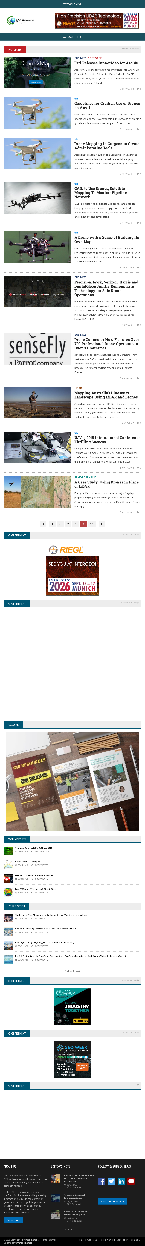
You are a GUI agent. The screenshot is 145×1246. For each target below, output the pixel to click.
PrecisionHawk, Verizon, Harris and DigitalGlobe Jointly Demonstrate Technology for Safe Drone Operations (106, 288)
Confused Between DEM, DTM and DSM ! (34, 848)
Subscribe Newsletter (113, 1201)
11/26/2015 (128, 222)
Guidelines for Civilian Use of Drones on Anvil (107, 105)
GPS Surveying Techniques (27, 861)
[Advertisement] (33, 1124)
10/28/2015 (128, 325)
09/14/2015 (128, 467)
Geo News (92, 1239)
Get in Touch (13, 1220)
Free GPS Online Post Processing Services (34, 875)
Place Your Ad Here (129, 534)
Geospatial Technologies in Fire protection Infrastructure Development (79, 1178)
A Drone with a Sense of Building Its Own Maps (106, 239)
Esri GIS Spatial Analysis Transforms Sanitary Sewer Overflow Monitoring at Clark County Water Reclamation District (70, 956)
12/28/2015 (128, 174)
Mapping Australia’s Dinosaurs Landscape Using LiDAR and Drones (106, 395)
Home (81, 1239)
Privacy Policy (121, 1239)
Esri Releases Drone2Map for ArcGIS (106, 63)
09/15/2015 (128, 423)
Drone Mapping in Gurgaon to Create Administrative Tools (107, 145)
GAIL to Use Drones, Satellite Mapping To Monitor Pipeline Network (100, 192)
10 (91, 524)
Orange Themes (24, 1242)
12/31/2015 (128, 129)
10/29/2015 (128, 267)
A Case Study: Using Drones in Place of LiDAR (106, 484)
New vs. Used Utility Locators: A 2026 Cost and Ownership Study (45, 928)
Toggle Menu (74, 4)
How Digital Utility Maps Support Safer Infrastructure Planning (44, 942)
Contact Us (136, 1239)
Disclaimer (105, 1239)
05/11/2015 (128, 512)
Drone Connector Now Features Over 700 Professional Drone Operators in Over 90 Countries (106, 343)
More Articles (72, 970)
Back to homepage (129, 49)
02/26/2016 (128, 88)
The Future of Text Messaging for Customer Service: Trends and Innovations (51, 915)
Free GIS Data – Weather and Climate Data (35, 889)
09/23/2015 (128, 378)
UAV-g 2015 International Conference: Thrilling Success (107, 439)
